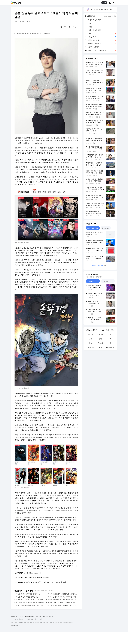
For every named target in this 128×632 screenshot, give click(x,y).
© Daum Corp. (15, 625)
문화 (90, 343)
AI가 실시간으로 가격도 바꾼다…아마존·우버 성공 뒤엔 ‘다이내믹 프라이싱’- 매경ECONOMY (30, 602)
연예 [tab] (107, 330)
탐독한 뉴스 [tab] (108, 281)
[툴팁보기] (115, 16)
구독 (105, 2)
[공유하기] (110, 2)
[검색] (115, 2)
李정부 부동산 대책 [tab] (93, 228)
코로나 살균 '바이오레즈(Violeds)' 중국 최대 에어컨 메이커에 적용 (62, 597)
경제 (90, 339)
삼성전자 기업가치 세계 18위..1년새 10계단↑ (62, 594)
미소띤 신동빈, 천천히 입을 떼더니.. (28, 594)
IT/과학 (100, 343)
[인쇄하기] (76, 26)
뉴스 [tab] (103, 330)
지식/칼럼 (90, 347)
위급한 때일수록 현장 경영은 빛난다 (28, 597)
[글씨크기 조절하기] (72, 26)
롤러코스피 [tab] (105, 228)
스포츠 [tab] (112, 330)
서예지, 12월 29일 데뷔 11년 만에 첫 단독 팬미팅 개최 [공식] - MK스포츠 (62, 602)
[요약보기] (61, 26)
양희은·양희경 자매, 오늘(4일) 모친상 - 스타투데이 (62, 605)
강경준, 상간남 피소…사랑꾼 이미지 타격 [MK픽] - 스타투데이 (62, 600)
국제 (110, 339)
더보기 (99, 266)
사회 (110, 334)
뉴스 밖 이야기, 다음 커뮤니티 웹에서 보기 (104, 9)
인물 (110, 343)
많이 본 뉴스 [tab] (93, 281)
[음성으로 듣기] (65, 26)
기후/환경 (100, 334)
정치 (100, 339)
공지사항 (38, 616)
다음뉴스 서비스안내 (17, 616)
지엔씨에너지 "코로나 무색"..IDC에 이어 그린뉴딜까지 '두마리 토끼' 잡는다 (30, 600)
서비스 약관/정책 (48, 616)
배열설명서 (110, 347)
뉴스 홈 (90, 334)
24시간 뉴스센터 (29, 616)
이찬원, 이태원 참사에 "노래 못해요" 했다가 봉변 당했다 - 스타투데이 (30, 605)
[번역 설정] (69, 26)
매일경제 (17, 3)
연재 (100, 347)
